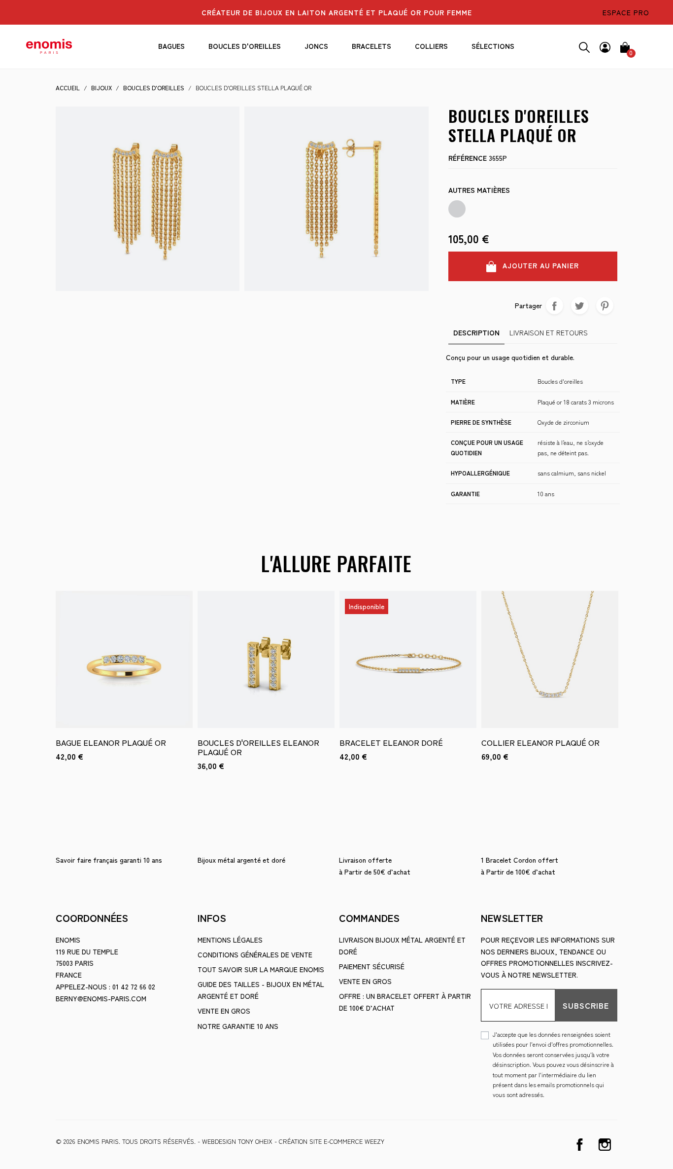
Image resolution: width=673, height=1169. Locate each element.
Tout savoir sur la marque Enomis (261, 969)
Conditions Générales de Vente (255, 954)
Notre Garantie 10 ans (238, 1026)
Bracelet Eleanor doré (391, 742)
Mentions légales (230, 940)
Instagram (604, 1144)
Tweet (579, 305)
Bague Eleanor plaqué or (111, 742)
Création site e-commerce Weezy (331, 1141)
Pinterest (604, 305)
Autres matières (479, 190)
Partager (554, 305)
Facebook (579, 1144)
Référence (467, 158)
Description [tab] (476, 332)
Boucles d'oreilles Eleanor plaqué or (258, 747)
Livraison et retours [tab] (548, 332)
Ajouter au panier (539, 265)
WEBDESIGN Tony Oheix (237, 1141)
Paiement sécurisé (371, 966)
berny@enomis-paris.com (101, 998)
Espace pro (626, 12)
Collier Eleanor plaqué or (540, 742)
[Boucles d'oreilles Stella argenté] (457, 209)
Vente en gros (224, 1011)
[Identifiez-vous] (605, 46)
